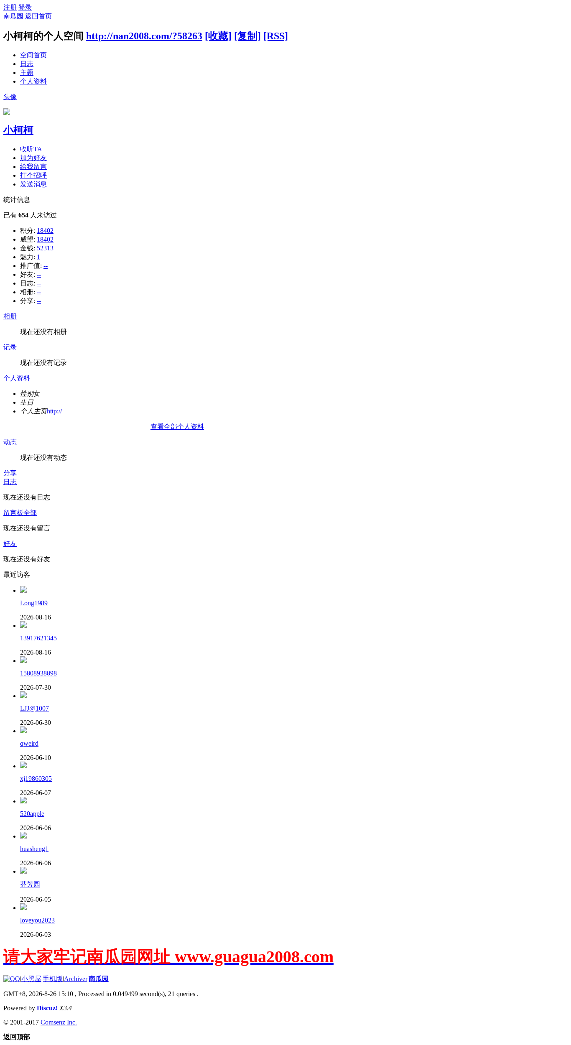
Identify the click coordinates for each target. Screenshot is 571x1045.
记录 (10, 347)
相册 (10, 316)
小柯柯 (18, 130)
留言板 (13, 512)
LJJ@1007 (34, 708)
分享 (10, 473)
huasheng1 (34, 848)
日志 (26, 63)
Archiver (75, 978)
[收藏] (218, 36)
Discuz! (47, 1008)
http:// (54, 411)
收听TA (31, 149)
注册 (10, 7)
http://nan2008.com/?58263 (144, 36)
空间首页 (33, 55)
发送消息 (33, 184)
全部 (30, 512)
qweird (29, 743)
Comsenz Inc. (59, 1022)
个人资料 (33, 81)
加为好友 (33, 157)
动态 (10, 442)
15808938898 (38, 673)
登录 (25, 7)
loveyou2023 (37, 920)
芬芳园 (30, 884)
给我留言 (33, 166)
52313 (45, 248)
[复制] (247, 36)
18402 (45, 230)
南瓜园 (13, 16)
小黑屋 (31, 978)
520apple (32, 813)
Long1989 (34, 603)
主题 (26, 72)
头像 (10, 96)
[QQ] (11, 978)
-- (45, 265)
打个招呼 (33, 175)
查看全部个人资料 (177, 426)
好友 (10, 543)
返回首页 (38, 16)
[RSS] (275, 36)
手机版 (53, 978)
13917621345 (38, 638)
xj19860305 (36, 778)
